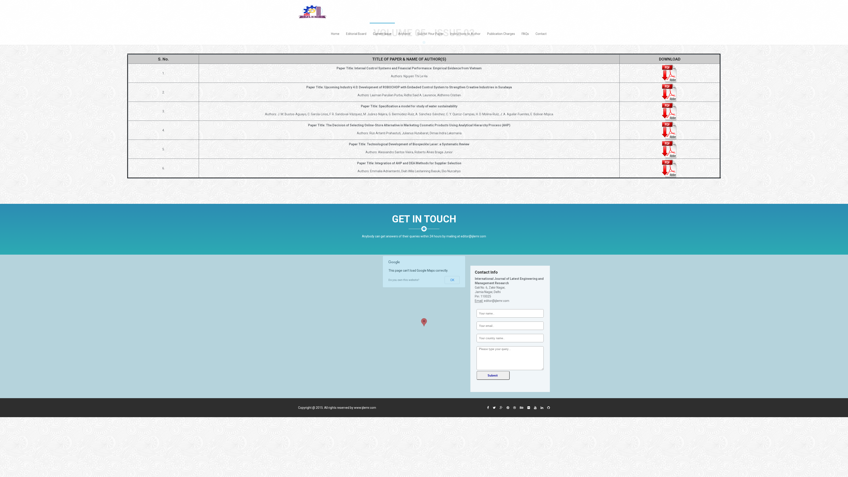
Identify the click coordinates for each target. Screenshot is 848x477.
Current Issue (382, 34)
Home (335, 34)
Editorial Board (356, 34)
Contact (541, 34)
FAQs (525, 34)
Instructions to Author (465, 34)
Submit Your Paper (430, 34)
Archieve (404, 34)
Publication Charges (501, 34)
